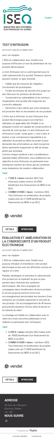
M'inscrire (27, 229)
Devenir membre (20, 436)
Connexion (36, 436)
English (48, 17)
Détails (10, 229)
